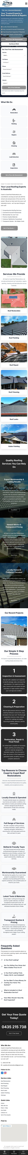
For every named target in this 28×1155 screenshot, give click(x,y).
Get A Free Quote (14, 1033)
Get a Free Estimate (14, 87)
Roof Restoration (5, 1081)
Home (2, 1103)
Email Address (6, 73)
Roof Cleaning (5, 1088)
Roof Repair (4, 1085)
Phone (4, 66)
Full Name (5, 59)
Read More (14, 510)
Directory (22, 1148)
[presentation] (2, 629)
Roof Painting (4, 1083)
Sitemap (3, 1095)
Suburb (4, 80)
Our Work (3, 1110)
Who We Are (4, 1105)
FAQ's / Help (4, 1108)
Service (4, 52)
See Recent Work (14, 44)
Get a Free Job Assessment (14, 39)
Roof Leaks (4, 1090)
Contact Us (4, 1112)
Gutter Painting (5, 1093)
